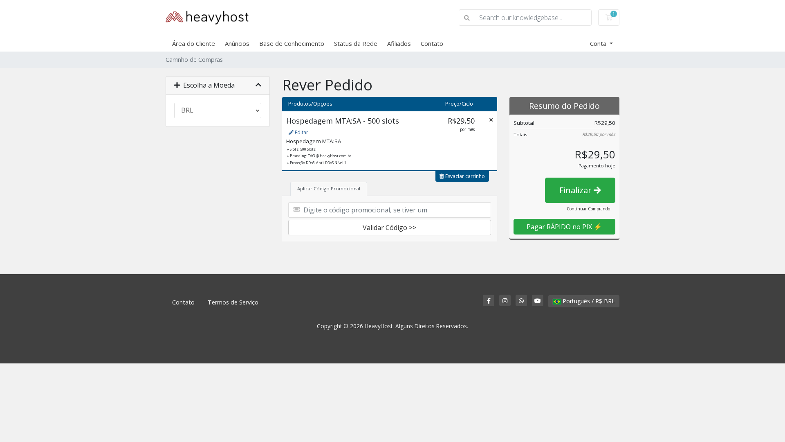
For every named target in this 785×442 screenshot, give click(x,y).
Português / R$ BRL (588, 301)
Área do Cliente (193, 43)
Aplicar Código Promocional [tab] (328, 188)
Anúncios (237, 43)
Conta (599, 43)
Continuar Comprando (588, 209)
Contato (432, 43)
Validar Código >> (389, 227)
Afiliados (399, 43)
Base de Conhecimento (291, 43)
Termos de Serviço (233, 302)
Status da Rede (355, 43)
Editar (301, 132)
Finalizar (576, 190)
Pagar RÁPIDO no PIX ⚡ (564, 226)
